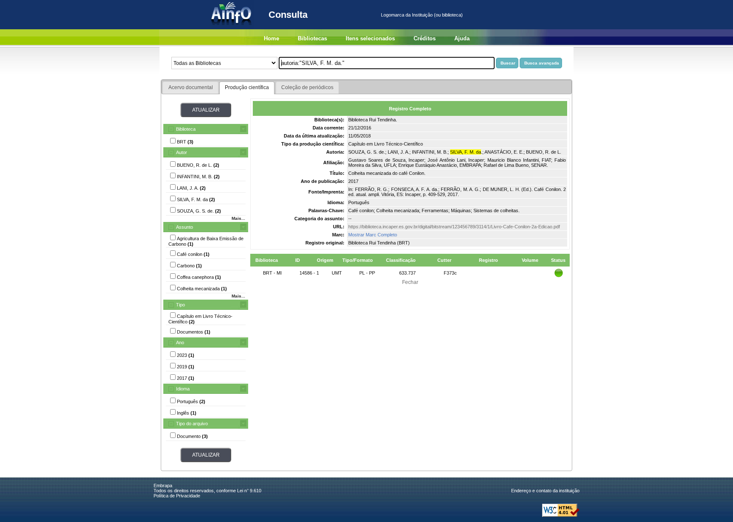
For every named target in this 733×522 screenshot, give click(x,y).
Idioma (183, 388)
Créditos (425, 38)
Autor (181, 152)
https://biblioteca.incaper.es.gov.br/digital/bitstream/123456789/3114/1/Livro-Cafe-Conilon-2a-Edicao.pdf (454, 226)
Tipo (180, 304)
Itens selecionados (370, 38)
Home (271, 38)
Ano (180, 342)
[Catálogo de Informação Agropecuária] (232, 27)
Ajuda (462, 38)
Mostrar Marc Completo (372, 234)
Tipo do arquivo (192, 423)
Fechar (410, 282)
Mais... (238, 218)
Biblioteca (186, 129)
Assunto (184, 227)
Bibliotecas (312, 38)
